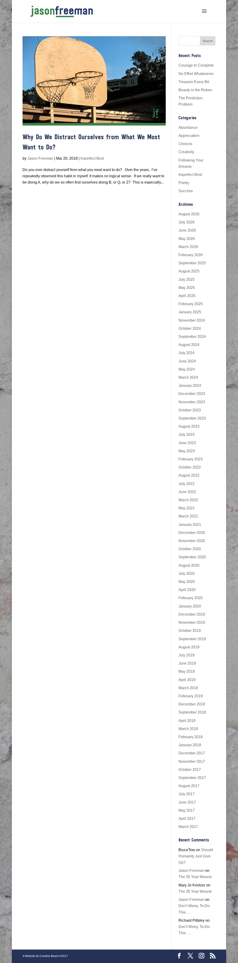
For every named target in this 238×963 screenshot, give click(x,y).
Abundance (188, 127)
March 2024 (188, 377)
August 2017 (188, 786)
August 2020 (188, 565)
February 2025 (190, 304)
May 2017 (186, 810)
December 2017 (191, 753)
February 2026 (190, 255)
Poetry (183, 183)
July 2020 (186, 573)
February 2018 (190, 737)
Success (185, 191)
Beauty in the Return (195, 90)
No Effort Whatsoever (196, 74)
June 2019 (187, 663)
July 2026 (186, 222)
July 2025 (186, 279)
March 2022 (188, 500)
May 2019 (186, 671)
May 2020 (186, 582)
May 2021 (186, 508)
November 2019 (191, 622)
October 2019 (189, 631)
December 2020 (191, 533)
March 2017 (188, 827)
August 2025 (188, 271)
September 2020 (192, 557)
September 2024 (192, 337)
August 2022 (188, 475)
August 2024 (188, 345)
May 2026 (186, 239)
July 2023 (186, 434)
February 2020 (190, 598)
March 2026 (188, 247)
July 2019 (186, 655)
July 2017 (186, 794)
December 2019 (191, 614)
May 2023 (186, 451)
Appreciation (188, 136)
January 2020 (189, 606)
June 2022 (187, 492)
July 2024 (186, 353)
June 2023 (187, 443)
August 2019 (188, 647)
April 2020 (186, 590)
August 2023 (188, 426)
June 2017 (187, 802)
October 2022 (189, 467)
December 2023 (191, 394)
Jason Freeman (40, 158)
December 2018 (191, 704)
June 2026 (187, 230)
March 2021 (188, 516)
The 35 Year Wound (195, 877)
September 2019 (192, 639)
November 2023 (191, 402)
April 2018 (186, 721)
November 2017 (191, 761)
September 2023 (192, 418)
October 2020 (189, 549)
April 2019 (186, 680)
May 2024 (186, 369)
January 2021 (189, 525)
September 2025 (192, 263)
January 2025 (189, 312)
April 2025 (186, 296)
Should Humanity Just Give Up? (195, 856)
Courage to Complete (196, 65)
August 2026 (188, 214)
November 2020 (191, 541)
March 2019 (188, 688)
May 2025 (186, 288)
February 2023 (190, 459)
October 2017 (189, 770)
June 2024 (187, 361)
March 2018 (188, 729)
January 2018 (189, 745)
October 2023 (189, 410)
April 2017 (186, 819)
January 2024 (189, 386)
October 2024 (189, 328)
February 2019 (190, 696)
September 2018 (192, 712)
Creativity (186, 152)
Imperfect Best (92, 158)
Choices (185, 144)
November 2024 (191, 320)
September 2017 (192, 778)
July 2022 (186, 484)
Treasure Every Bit (193, 82)
